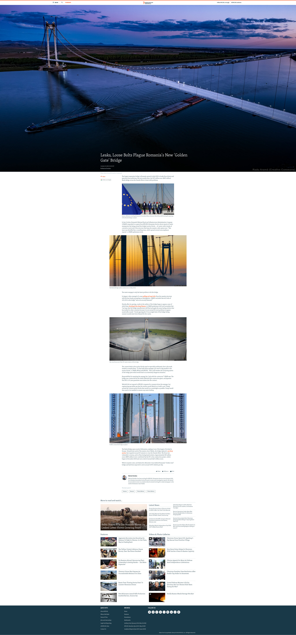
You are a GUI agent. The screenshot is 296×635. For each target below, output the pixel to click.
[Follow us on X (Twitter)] (164, 612)
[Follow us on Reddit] (153, 612)
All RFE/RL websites (236, 2)
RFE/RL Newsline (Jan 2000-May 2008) (135, 626)
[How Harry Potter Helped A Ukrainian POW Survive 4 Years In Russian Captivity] (157, 553)
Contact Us (103, 629)
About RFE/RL (104, 611)
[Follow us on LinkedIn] (171, 612)
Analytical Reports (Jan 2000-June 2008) (135, 629)
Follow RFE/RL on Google (223, 2)
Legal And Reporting (106, 623)
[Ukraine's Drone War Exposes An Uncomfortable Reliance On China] (109, 575)
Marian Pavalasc (106, 168)
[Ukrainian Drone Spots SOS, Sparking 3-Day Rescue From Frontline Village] (157, 541)
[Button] (103, 177)
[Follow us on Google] (160, 612)
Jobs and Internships (106, 620)
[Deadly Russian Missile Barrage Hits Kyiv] (157, 597)
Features (126, 614)
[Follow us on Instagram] (156, 612)
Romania (68, 2)
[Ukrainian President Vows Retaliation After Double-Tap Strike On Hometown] (157, 575)
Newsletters (127, 617)
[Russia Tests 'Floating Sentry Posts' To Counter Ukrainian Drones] (109, 586)
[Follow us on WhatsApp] (175, 612)
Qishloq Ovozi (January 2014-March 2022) (135, 623)
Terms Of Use (104, 617)
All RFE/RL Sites (105, 626)
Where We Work (105, 614)
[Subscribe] (178, 612)
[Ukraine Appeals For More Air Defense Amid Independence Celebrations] (157, 564)
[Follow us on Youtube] (149, 612)
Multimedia (127, 620)
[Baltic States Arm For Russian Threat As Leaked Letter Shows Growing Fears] (124, 517)
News (125, 611)
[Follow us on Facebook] (167, 612)
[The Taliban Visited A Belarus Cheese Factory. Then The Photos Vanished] (109, 553)
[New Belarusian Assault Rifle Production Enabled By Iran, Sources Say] (109, 597)
